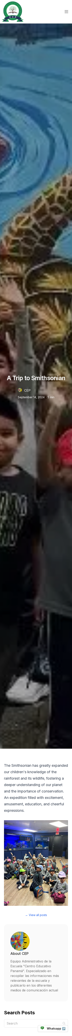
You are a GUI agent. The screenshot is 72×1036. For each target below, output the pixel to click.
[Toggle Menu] (66, 11)
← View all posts (36, 915)
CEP (27, 390)
